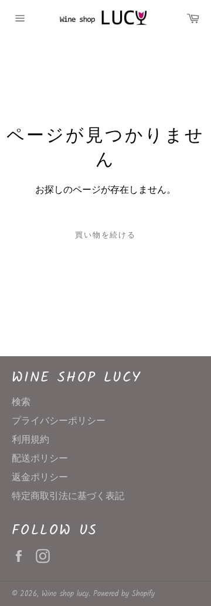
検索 (21, 402)
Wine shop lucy (65, 594)
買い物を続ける (106, 235)
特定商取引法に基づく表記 (68, 496)
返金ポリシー (40, 477)
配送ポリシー (40, 458)
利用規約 (30, 440)
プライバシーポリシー (59, 421)
